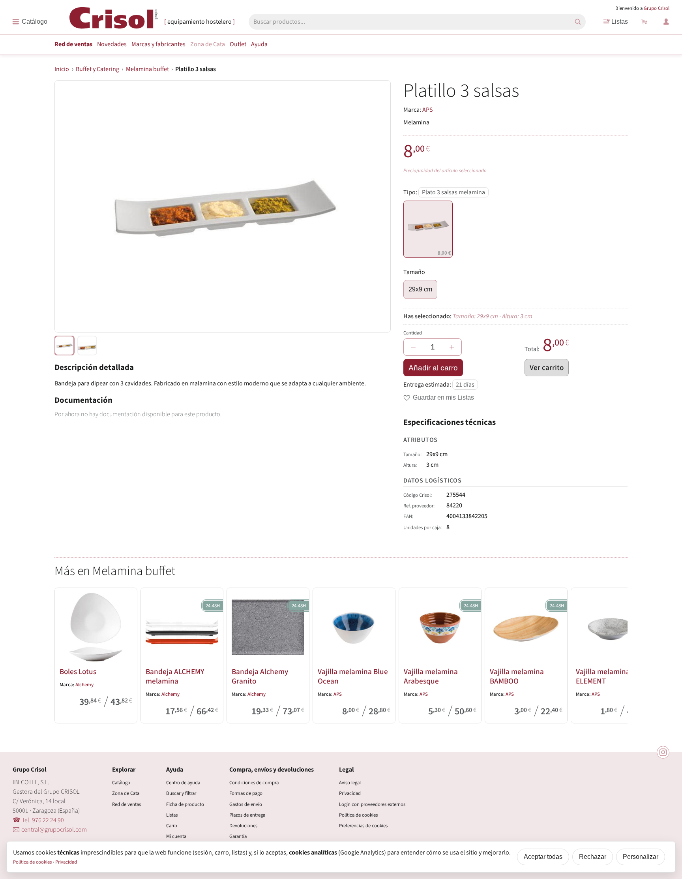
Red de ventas (73, 44)
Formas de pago (245, 793)
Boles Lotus (78, 671)
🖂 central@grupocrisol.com (50, 829)
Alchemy (84, 684)
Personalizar (640, 856)
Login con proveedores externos (372, 804)
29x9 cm (420, 289)
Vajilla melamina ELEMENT (603, 676)
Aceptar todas (543, 856)
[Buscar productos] (578, 22)
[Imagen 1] (87, 345)
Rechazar (592, 856)
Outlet (238, 44)
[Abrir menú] (30, 21)
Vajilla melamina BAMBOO (517, 676)
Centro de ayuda (183, 782)
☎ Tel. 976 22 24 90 (38, 820)
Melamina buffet (147, 69)
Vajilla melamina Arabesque (431, 676)
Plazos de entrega (247, 815)
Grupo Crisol (656, 8)
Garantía (238, 836)
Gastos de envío (245, 804)
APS (427, 109)
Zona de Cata (207, 44)
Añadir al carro (433, 368)
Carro (171, 825)
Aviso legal (350, 782)
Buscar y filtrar (181, 793)
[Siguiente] (618, 653)
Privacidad (350, 793)
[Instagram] (663, 752)
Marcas (158, 44)
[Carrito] (644, 21)
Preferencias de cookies (363, 825)
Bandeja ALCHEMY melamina (175, 676)
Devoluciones (243, 825)
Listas (619, 21)
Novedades (112, 44)
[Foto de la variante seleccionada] (64, 345)
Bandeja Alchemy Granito (260, 676)
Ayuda (259, 44)
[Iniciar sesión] (666, 21)
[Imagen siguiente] (374, 206)
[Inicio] (113, 21)
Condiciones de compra (254, 782)
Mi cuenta (176, 836)
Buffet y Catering (97, 69)
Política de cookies (358, 815)
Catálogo (121, 782)
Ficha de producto (185, 804)
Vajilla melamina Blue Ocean (353, 676)
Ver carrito (547, 367)
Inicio (61, 69)
